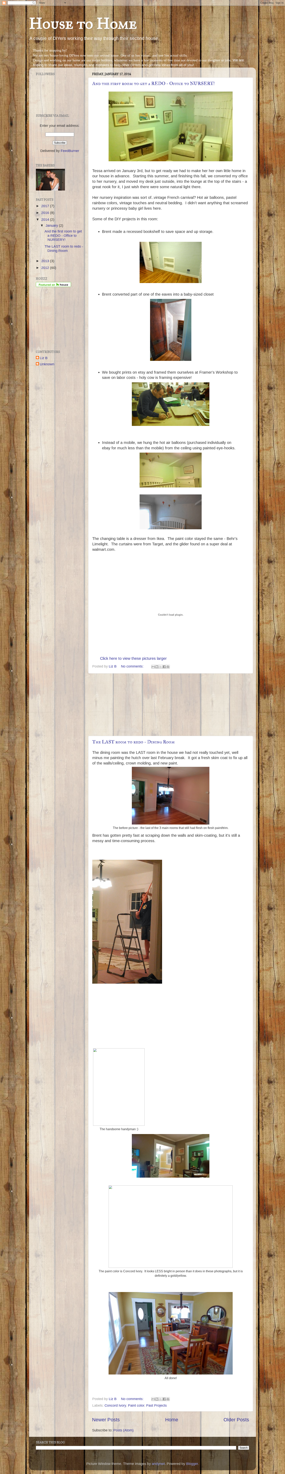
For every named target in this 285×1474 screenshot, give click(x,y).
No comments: (132, 666)
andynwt (158, 1464)
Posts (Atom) (123, 1430)
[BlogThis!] (157, 667)
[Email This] (153, 667)
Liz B (44, 358)
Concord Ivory (115, 1405)
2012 (45, 268)
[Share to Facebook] (164, 667)
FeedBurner (70, 151)
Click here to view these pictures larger (133, 658)
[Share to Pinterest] (168, 667)
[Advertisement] (171, 704)
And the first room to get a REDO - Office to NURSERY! (153, 83)
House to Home (83, 23)
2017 (45, 206)
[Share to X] (160, 667)
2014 (45, 219)
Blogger (192, 1464)
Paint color (136, 1405)
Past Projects (156, 1405)
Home (171, 1419)
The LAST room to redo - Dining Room (133, 742)
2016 (45, 213)
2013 (45, 261)
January (52, 225)
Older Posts (236, 1419)
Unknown (47, 364)
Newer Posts (106, 1419)
